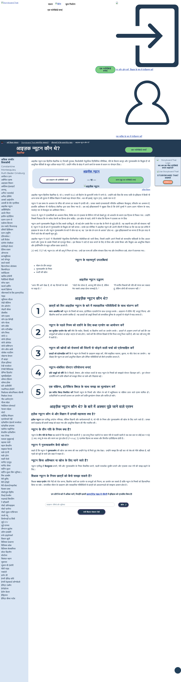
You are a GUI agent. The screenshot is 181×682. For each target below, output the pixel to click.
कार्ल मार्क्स (5, 263)
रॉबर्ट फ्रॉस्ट (6, 508)
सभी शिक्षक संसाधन (12, 142)
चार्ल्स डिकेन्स (6, 289)
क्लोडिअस (5, 273)
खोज (122, 505)
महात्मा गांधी (5, 442)
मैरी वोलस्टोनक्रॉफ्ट (9, 485)
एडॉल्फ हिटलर (7, 223)
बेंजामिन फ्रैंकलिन (8, 432)
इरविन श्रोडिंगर (7, 216)
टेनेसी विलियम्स (7, 369)
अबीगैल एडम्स (6, 179)
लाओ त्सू (4, 515)
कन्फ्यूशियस (5, 256)
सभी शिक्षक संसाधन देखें (91, 512)
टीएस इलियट (6, 362)
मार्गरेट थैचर (6, 465)
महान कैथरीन (6, 445)
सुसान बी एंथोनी (7, 565)
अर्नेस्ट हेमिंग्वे (6, 196)
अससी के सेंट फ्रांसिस (10, 203)
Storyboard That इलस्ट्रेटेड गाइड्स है (34, 142)
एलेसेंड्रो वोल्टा (7, 246)
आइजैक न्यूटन (6, 206)
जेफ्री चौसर (6, 309)
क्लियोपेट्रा (5, 269)
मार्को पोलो (5, 459)
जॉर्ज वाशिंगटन (7, 346)
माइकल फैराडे (6, 449)
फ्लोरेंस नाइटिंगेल (7, 429)
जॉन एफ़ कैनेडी (7, 319)
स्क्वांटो (4, 572)
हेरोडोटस (4, 588)
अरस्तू (3, 189)
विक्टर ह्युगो (5, 538)
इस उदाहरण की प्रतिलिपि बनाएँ (57, 180)
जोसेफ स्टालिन (7, 352)
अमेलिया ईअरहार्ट (8, 186)
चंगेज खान (5, 282)
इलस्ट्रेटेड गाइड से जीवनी (97, 494)
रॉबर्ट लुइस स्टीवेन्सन (9, 512)
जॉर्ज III (4, 336)
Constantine (8, 166)
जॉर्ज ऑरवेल (6, 342)
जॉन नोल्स (5, 322)
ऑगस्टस (4, 253)
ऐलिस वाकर (5, 249)
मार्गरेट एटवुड (6, 462)
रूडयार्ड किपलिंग (7, 498)
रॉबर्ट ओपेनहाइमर (8, 505)
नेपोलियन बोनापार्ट (8, 405)
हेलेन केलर (5, 592)
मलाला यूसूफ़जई (7, 439)
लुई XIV (4, 522)
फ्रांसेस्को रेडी (6, 419)
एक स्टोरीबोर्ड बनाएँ (138, 150)
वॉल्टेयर (4, 555)
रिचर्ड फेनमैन (6, 495)
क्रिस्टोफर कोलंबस (8, 266)
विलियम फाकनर (7, 542)
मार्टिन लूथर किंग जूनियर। (11, 472)
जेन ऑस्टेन (5, 306)
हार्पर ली (4, 575)
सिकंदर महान (6, 558)
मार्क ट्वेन (5, 455)
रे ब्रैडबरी (5, 502)
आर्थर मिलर (5, 213)
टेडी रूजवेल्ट (6, 366)
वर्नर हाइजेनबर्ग (7, 535)
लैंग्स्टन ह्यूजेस (6, 528)
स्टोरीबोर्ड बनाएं (168, 182)
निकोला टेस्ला (6, 395)
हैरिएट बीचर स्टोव (8, 598)
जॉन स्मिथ (5, 332)
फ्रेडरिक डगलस (7, 425)
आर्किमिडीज (5, 209)
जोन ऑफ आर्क (7, 349)
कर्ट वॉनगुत (5, 259)
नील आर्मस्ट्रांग (7, 399)
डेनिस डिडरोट (6, 372)
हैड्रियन (4, 595)
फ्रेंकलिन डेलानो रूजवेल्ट (11, 422)
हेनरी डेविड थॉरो (7, 578)
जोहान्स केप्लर (6, 356)
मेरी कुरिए (4, 479)
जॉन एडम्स (5, 316)
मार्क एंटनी (5, 452)
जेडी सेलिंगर (6, 302)
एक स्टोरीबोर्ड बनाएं (55, 10)
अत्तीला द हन (6, 176)
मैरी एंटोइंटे (5, 482)
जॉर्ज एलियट (6, 339)
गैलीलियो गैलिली (7, 279)
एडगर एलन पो (6, 219)
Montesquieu (8, 169)
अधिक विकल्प (146, 190)
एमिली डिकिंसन (7, 229)
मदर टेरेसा (5, 435)
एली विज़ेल (5, 239)
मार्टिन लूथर (5, 469)
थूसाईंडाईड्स (6, 376)
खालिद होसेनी (6, 276)
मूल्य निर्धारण (70, 4)
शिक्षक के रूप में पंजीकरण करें (141, 69)
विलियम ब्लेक (6, 545)
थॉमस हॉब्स (5, 382)
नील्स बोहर (5, 402)
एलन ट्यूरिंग (6, 233)
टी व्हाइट (4, 359)
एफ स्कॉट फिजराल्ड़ (9, 226)
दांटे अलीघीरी (6, 386)
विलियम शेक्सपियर (8, 548)
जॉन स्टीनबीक (6, 329)
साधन (50, 4)
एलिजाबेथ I (5, 236)
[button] (59, 4)
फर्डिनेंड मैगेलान (7, 415)
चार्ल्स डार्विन (6, 286)
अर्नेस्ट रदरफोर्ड (7, 193)
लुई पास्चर (5, 525)
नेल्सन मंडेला (6, 409)
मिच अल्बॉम (5, 475)
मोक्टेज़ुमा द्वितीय (7, 492)
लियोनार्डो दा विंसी (8, 518)
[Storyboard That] (9, 2)
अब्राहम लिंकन (7, 183)
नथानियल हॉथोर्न (7, 389)
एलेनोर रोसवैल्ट (7, 243)
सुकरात (4, 562)
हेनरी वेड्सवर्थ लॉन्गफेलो (10, 582)
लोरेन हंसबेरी (6, 532)
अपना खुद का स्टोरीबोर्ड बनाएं (126, 180)
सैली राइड (5, 568)
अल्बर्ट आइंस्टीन (7, 199)
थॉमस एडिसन (6, 379)
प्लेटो (3, 412)
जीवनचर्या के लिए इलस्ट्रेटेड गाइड (61, 142)
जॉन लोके (5, 326)
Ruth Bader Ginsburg (13, 173)
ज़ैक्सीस (4, 312)
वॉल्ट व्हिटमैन (6, 552)
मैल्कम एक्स (5, 489)
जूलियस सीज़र (7, 299)
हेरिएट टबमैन (6, 585)
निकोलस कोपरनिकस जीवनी (12, 392)
